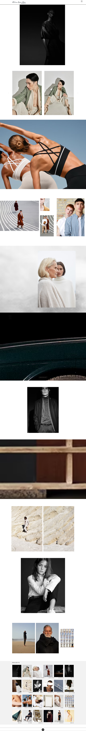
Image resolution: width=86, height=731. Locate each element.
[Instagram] (43, 729)
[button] (82, 1)
